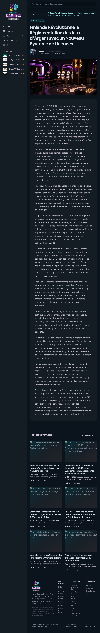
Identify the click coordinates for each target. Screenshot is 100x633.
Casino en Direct (74, 598)
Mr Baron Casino (61, 588)
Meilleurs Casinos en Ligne (74, 587)
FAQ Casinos (90, 594)
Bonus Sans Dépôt (75, 593)
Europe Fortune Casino (61, 610)
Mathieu (41, 51)
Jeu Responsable (90, 625)
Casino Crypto (73, 609)
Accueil (7, 26)
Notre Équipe (90, 591)
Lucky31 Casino (61, 593)
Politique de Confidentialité (72, 625)
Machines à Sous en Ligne (74, 603)
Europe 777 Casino (60, 603)
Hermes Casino (61, 598)
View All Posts (89, 435)
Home (32, 14)
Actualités (41, 14)
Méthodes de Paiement (75, 614)
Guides (88, 585)
